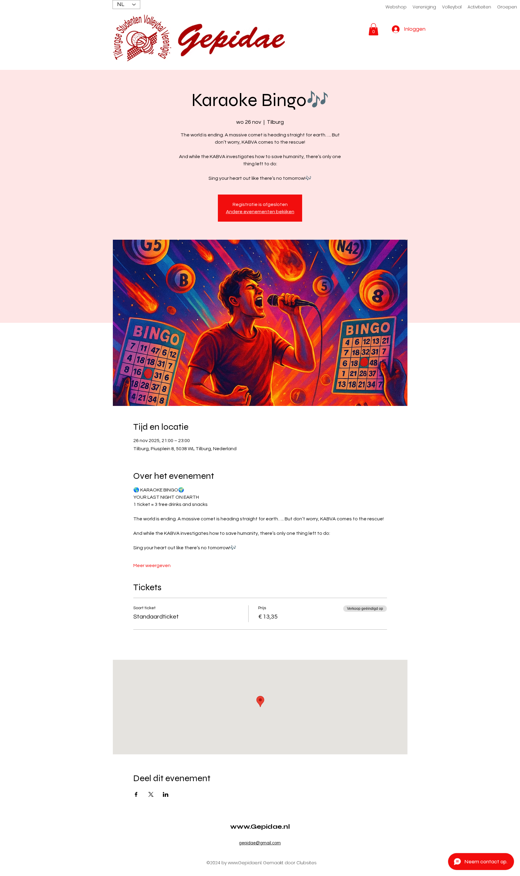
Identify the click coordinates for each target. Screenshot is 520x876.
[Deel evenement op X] (151, 794)
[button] (373, 29)
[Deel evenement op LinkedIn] (166, 794)
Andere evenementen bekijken (260, 211)
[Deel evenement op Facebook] (136, 794)
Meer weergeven (152, 565)
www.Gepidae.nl (260, 827)
